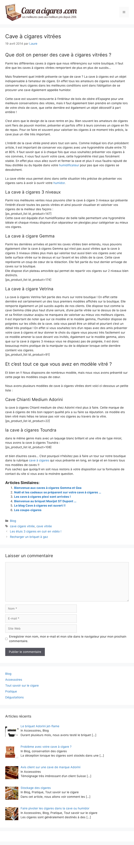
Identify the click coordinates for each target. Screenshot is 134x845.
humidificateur (69, 165)
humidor (59, 183)
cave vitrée (44, 526)
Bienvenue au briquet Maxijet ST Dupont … (45, 501)
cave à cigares (39, 460)
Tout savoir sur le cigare (22, 685)
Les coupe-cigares (28, 510)
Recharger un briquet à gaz (29, 537)
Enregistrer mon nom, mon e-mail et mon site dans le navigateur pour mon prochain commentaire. (67, 639)
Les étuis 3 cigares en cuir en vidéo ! (35, 531)
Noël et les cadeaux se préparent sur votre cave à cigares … (57, 492)
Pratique (11, 691)
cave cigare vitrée (22, 526)
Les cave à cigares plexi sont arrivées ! (42, 496)
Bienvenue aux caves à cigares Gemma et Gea (47, 488)
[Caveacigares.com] (41, 12)
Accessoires (13, 679)
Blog (13, 521)
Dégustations (14, 697)
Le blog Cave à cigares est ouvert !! (40, 505)
